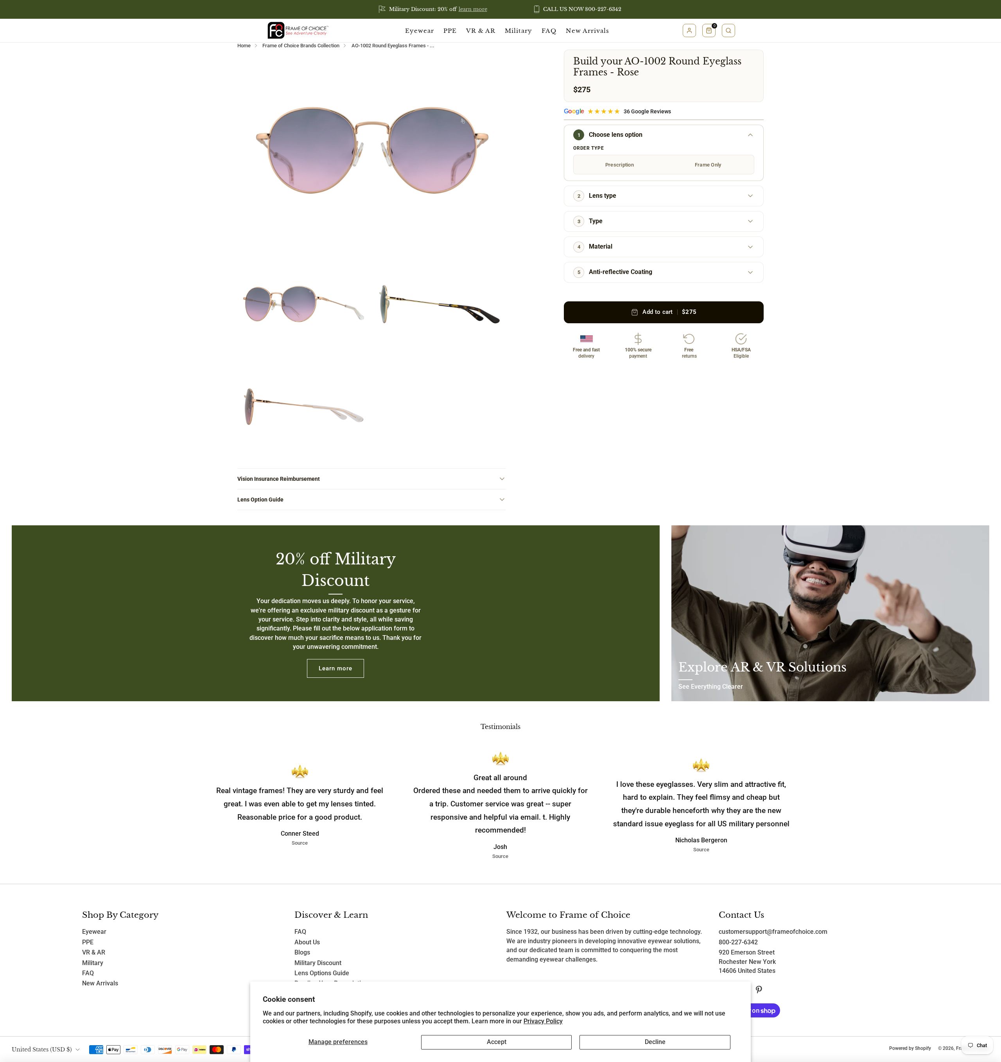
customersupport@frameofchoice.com (773, 931)
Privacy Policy (543, 1021)
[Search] (728, 30)
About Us (307, 942)
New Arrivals (587, 30)
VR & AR (480, 30)
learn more (473, 9)
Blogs (302, 952)
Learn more (335, 668)
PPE (450, 30)
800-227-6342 (738, 942)
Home (244, 45)
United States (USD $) (42, 1049)
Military (518, 30)
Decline (655, 1042)
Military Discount (317, 963)
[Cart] (709, 30)
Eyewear (419, 30)
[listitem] (433, 9)
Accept (496, 1042)
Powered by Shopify (910, 1048)
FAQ (549, 30)
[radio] (619, 164)
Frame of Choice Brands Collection (300, 45)
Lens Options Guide (321, 973)
